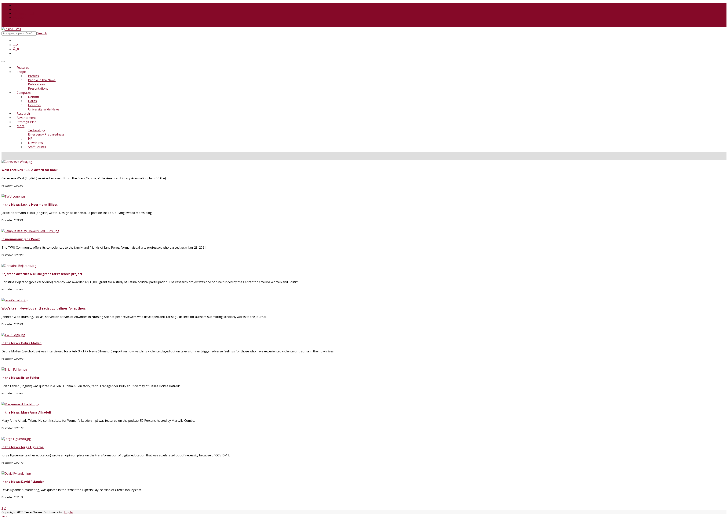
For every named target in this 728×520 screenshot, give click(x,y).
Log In (68, 512)
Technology (36, 130)
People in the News (42, 80)
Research (23, 113)
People (22, 72)
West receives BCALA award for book (30, 170)
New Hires (35, 143)
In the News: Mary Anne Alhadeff (26, 412)
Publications (37, 84)
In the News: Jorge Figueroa (23, 447)
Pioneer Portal (23, 13)
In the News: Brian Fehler (20, 378)
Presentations (38, 88)
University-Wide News (43, 109)
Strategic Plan (26, 122)
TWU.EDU (20, 5)
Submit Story (11, 25)
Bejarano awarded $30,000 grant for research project (42, 274)
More (20, 126)
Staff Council (37, 147)
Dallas (32, 101)
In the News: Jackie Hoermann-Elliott (30, 204)
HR (30, 138)
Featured (23, 67)
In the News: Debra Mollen (22, 343)
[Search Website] (16, 49)
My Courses (21, 9)
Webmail (19, 18)
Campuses (24, 93)
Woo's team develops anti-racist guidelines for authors (44, 308)
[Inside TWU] (11, 29)
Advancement (26, 118)
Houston (34, 105)
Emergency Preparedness (46, 134)
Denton (33, 97)
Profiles (33, 76)
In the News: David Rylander (23, 482)
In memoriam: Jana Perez (21, 239)
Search (42, 33)
